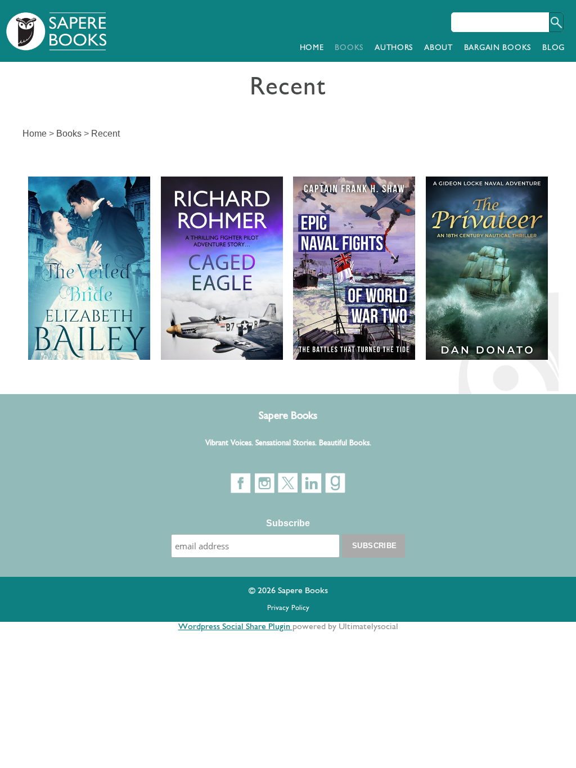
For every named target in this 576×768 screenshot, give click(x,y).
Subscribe (288, 523)
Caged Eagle (211, 190)
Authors (394, 48)
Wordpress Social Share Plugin (235, 626)
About (438, 48)
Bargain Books (497, 48)
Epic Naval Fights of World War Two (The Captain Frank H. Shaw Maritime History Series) (353, 245)
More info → (56, 306)
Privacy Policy (288, 608)
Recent (105, 133)
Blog (553, 48)
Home (312, 48)
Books (349, 48)
